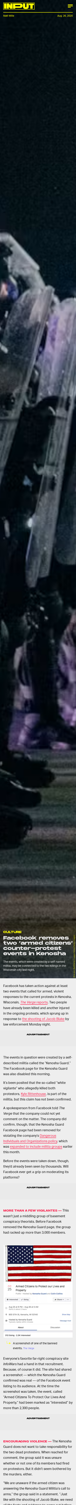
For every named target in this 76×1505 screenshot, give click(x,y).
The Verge (28, 1348)
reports (34, 1002)
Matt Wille (8, 15)
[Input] (19, 6)
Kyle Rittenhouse (33, 1094)
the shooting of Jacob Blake (43, 1019)
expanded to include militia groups (36, 1146)
